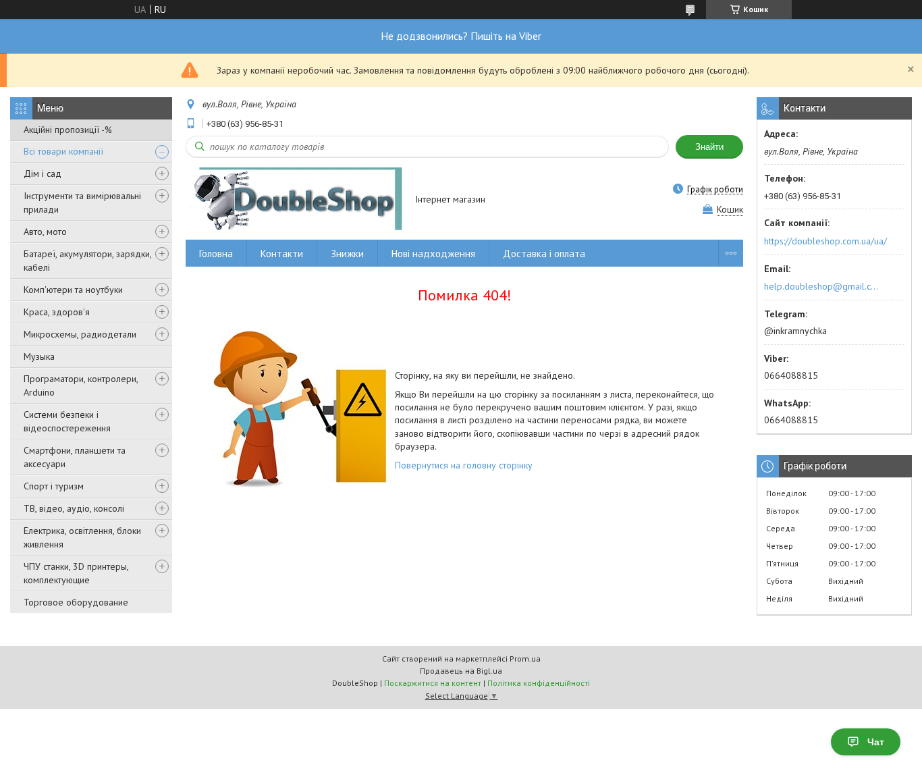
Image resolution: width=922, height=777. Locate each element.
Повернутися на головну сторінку (464, 465)
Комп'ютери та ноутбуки (73, 290)
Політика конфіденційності (538, 683)
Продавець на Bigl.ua (461, 671)
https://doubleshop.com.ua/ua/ (825, 241)
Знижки (347, 253)
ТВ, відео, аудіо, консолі (74, 508)
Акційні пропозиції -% (68, 130)
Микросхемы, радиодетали (80, 334)
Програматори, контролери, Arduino (81, 385)
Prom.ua (525, 658)
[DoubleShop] (294, 200)
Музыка (39, 356)
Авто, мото (45, 231)
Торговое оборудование (76, 602)
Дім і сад (42, 173)
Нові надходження (433, 253)
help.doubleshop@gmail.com (823, 286)
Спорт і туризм (54, 486)
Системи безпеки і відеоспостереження (67, 421)
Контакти (282, 253)
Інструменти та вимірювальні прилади (82, 202)
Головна (216, 253)
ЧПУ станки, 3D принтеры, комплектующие (76, 573)
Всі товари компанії (63, 151)
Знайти (709, 147)
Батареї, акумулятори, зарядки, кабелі (87, 260)
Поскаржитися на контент (432, 683)
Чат (875, 741)
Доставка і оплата (544, 253)
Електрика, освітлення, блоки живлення (82, 537)
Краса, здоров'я (57, 312)
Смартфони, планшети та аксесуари (75, 457)
